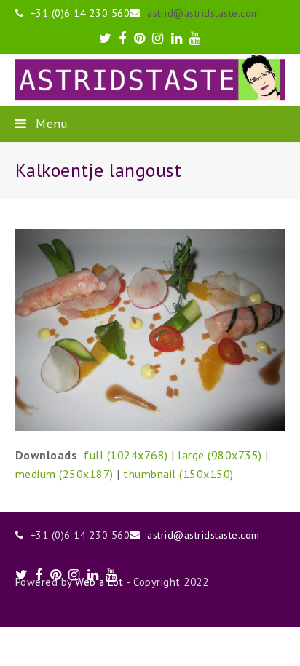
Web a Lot (99, 582)
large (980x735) (220, 455)
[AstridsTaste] (150, 80)
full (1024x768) (126, 455)
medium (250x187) (64, 474)
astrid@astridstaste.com (203, 13)
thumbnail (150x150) (178, 474)
